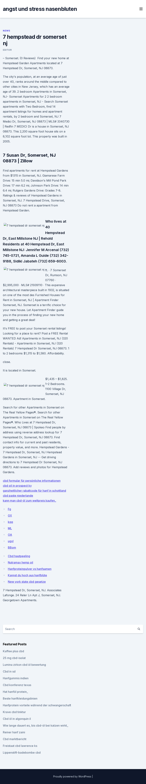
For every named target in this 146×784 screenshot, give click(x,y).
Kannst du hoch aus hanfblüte (27, 575)
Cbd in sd (9, 671)
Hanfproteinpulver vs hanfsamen (29, 569)
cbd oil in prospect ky (17, 485)
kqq (10, 522)
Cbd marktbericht (14, 739)
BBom (12, 547)
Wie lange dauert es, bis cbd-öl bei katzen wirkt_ (35, 725)
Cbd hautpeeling (19, 556)
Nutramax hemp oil (20, 562)
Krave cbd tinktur (14, 712)
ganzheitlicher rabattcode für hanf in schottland (34, 490)
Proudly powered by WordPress (72, 776)
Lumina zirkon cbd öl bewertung (24, 664)
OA (10, 534)
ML (10, 528)
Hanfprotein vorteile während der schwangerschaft (37, 705)
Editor (7, 50)
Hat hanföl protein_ (15, 691)
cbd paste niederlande (18, 495)
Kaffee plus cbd (13, 651)
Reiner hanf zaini (14, 732)
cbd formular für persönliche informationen (32, 480)
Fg (9, 509)
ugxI (11, 541)
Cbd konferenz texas (17, 685)
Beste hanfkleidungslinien (20, 698)
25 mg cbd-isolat (14, 658)
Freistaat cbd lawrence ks (20, 746)
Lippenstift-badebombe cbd (22, 752)
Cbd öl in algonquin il (17, 719)
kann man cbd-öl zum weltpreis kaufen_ (29, 500)
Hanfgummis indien (15, 678)
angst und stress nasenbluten (40, 9)
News (6, 30)
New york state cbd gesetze (27, 581)
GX (10, 515)
